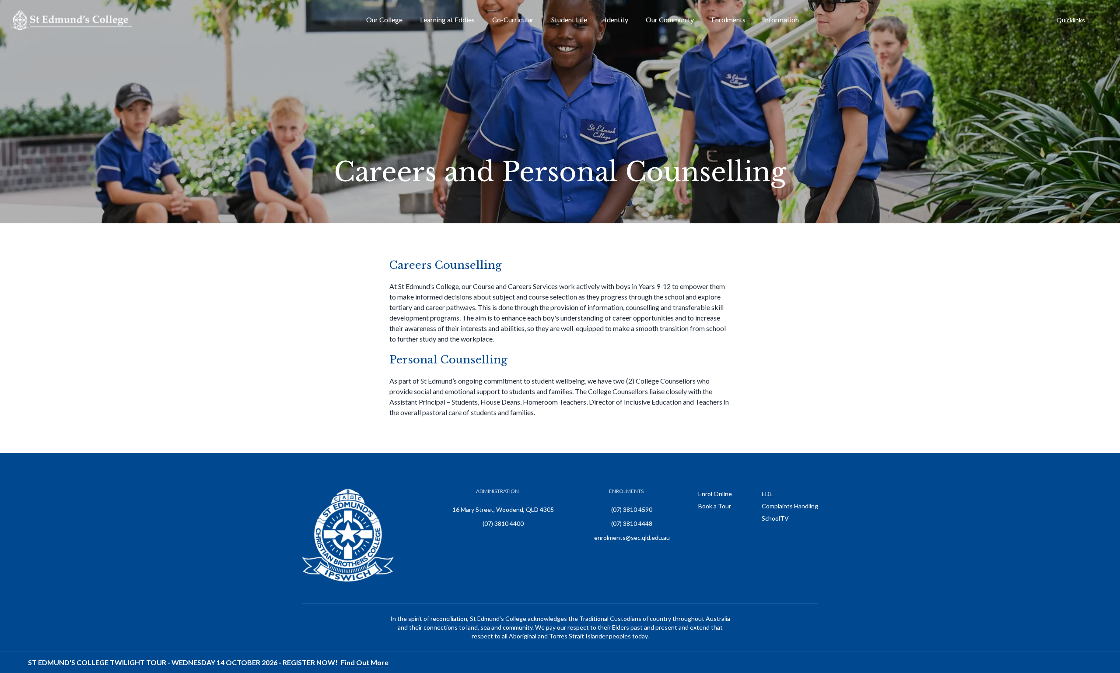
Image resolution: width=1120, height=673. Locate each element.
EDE (767, 493)
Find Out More (364, 662)
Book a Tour (714, 506)
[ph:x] (1101, 662)
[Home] (71, 20)
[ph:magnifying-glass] (1036, 20)
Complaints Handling (790, 506)
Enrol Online (715, 493)
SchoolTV (775, 518)
